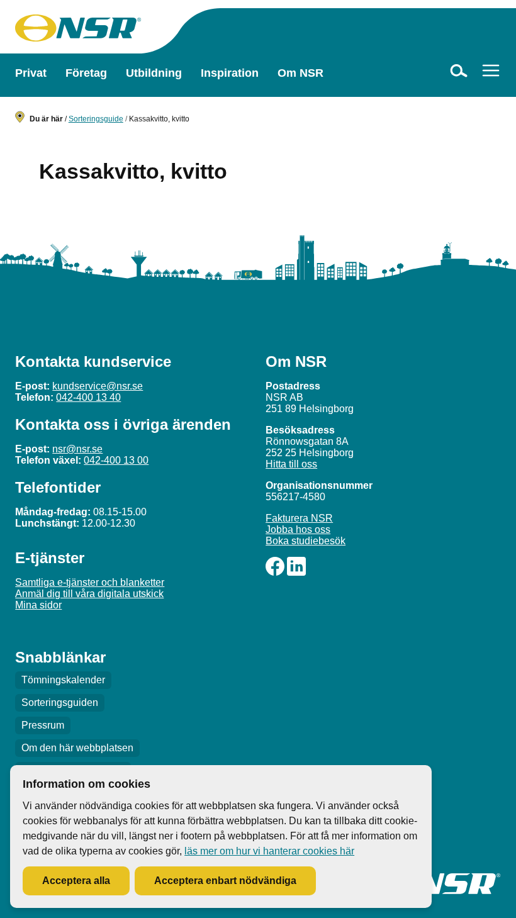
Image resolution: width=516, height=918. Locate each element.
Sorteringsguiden (59, 702)
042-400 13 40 (88, 397)
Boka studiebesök (305, 540)
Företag (86, 73)
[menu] (491, 70)
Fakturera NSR (299, 518)
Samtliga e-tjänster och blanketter (89, 582)
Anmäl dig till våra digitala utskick (89, 593)
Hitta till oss (291, 464)
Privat (31, 73)
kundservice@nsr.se (97, 386)
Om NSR (300, 73)
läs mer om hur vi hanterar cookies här (269, 851)
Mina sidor (38, 605)
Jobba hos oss (298, 529)
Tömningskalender (63, 680)
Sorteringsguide (96, 119)
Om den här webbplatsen (77, 747)
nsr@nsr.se (77, 449)
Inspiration (230, 73)
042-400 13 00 (116, 460)
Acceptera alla (76, 880)
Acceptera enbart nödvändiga (225, 880)
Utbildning (154, 73)
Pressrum (42, 725)
